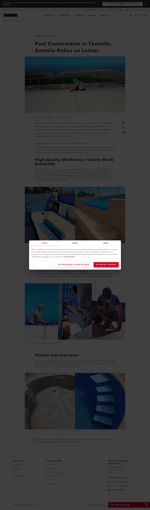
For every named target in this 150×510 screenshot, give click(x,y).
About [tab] (105, 243)
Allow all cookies (106, 264)
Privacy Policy (69, 256)
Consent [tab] (44, 243)
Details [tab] (75, 243)
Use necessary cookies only (73, 264)
